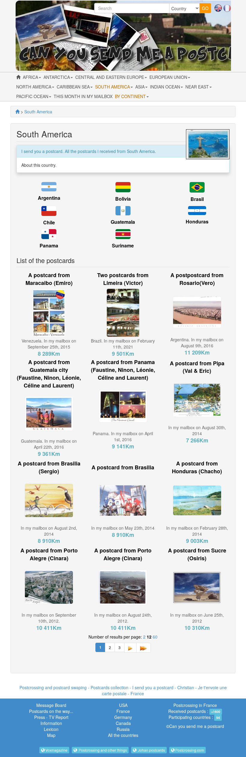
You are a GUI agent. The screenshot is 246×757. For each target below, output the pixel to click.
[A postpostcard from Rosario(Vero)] (197, 311)
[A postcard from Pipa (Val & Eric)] (197, 399)
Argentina (49, 197)
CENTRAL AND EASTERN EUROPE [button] (110, 77)
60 (155, 637)
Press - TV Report (51, 717)
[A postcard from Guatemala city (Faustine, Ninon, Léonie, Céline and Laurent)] (49, 413)
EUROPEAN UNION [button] (168, 77)
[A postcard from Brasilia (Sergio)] (49, 500)
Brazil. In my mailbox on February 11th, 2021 (123, 344)
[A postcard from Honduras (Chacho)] (197, 500)
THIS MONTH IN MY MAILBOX (83, 96)
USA (123, 705)
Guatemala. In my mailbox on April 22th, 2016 (49, 444)
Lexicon (51, 729)
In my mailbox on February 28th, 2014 (197, 531)
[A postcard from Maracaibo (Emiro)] (49, 312)
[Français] (227, 7)
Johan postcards (151, 750)
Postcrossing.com (189, 750)
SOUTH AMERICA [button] (113, 87)
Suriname (123, 245)
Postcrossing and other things (102, 750)
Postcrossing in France (195, 705)
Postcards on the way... (51, 711)
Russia (123, 729)
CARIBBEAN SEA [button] (74, 87)
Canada (123, 723)
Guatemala (123, 221)
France (123, 711)
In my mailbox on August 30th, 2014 (197, 430)
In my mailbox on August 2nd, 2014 (49, 531)
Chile (49, 222)
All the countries (123, 735)
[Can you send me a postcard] (17, 112)
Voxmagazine (56, 750)
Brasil (197, 199)
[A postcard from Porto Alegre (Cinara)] (49, 587)
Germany (123, 717)
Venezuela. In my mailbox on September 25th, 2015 (49, 344)
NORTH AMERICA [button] (34, 87)
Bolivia (123, 198)
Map (51, 735)
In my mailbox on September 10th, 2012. (49, 618)
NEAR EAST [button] (197, 87)
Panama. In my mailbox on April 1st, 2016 (123, 436)
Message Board (51, 705)
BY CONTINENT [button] (131, 96)
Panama (49, 245)
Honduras (197, 221)
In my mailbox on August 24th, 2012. (123, 618)
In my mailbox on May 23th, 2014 (122, 528)
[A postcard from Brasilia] (123, 500)
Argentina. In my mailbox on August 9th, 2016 (197, 343)
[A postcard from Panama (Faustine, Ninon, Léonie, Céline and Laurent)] (123, 405)
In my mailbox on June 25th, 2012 (197, 618)
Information (51, 723)
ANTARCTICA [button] (57, 77)
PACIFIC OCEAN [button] (33, 96)
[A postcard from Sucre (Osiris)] (197, 587)
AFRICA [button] (31, 77)
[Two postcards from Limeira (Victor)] (123, 312)
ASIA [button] (140, 87)
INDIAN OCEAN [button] (165, 87)
